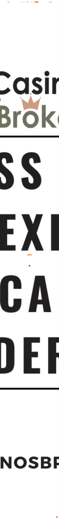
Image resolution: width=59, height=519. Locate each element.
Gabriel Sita (29, 267)
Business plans (29, 254)
